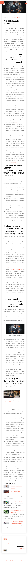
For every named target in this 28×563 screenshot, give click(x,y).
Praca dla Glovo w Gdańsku (17, 501)
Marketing (8, 267)
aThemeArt (23, 560)
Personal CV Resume (11, 560)
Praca (18, 17)
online (20, 281)
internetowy (13, 267)
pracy (16, 122)
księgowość (13, 162)
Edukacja (14, 17)
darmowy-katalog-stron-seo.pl (12, 401)
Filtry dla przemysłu (15, 491)
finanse (14, 468)
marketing (13, 269)
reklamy (17, 281)
